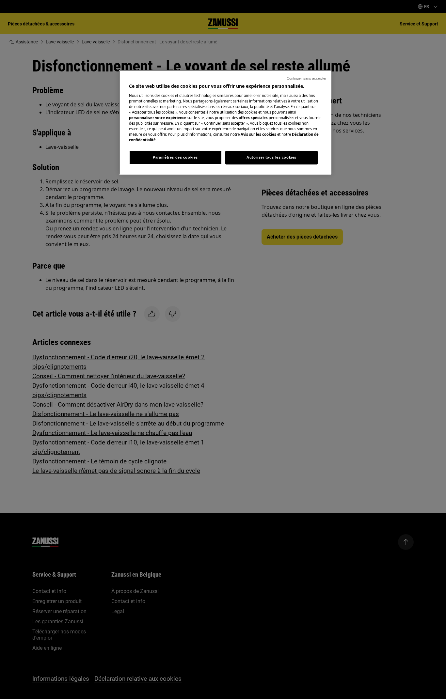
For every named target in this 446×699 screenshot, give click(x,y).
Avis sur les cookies (258, 134)
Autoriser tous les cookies (271, 157)
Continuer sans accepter (307, 78)
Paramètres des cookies (175, 157)
